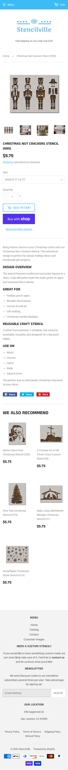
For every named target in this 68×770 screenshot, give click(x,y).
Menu (11, 4)
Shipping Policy (52, 731)
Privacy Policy (12, 731)
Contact (34, 634)
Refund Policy (32, 736)
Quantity (8, 189)
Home (6, 56)
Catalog (34, 629)
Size (5, 172)
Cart (62, 4)
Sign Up (58, 693)
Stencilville (24, 749)
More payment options (19, 229)
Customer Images (34, 639)
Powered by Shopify (44, 749)
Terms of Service (32, 731)
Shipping (8, 162)
